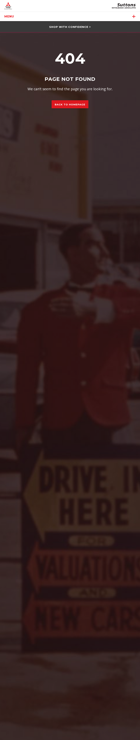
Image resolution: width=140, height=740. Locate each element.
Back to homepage (70, 104)
